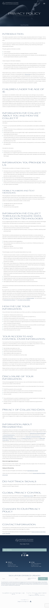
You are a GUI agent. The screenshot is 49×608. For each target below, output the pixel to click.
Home (21, 25)
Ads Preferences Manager (32, 470)
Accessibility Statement (42, 593)
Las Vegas (33, 562)
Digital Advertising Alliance (9, 299)
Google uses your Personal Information (38, 433)
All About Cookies (30, 298)
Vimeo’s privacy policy (26, 438)
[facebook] (21, 555)
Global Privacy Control (28, 495)
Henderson (10, 562)
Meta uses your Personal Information (33, 436)
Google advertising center (7, 436)
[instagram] (24, 555)
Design (19, 601)
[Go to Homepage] (24, 540)
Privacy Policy (42, 583)
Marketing (24, 601)
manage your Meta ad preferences (9, 438)
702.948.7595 (36, 3)
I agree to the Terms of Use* (32, 579)
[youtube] (27, 555)
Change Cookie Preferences (33, 595)
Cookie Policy (42, 595)
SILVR (28, 601)
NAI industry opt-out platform (24, 299)
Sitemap (36, 594)
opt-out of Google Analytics (9, 435)
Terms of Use (27, 74)
